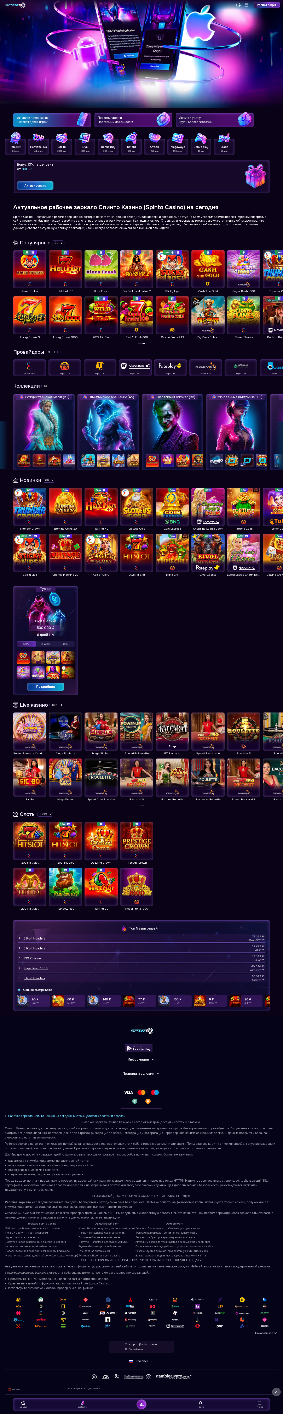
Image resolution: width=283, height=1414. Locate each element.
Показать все (264, 1333)
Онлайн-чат (136, 1349)
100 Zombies (33, 958)
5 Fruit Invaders (34, 938)
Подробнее (45, 687)
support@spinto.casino (143, 1344)
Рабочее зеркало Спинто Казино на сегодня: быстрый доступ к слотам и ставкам (67, 1116)
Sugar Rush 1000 (36, 968)
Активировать (35, 185)
